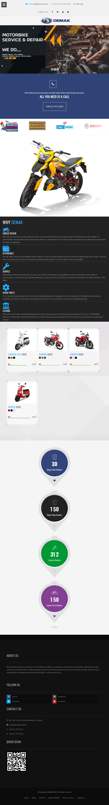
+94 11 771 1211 (54, 106)
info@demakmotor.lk (40, 4)
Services (42, 798)
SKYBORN (43, 354)
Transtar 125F (14, 354)
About (34, 798)
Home (26, 798)
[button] (4, 51)
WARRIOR (74, 354)
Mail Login (79, 4)
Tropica (11, 407)
